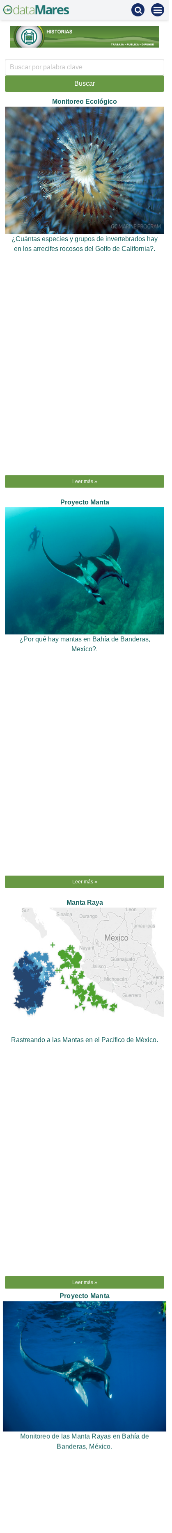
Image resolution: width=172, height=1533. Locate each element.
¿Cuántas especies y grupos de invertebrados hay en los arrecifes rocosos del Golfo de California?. (84, 243)
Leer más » (84, 481)
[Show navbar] (157, 9)
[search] (137, 9)
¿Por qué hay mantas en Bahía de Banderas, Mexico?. (84, 644)
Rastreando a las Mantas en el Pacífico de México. (84, 1039)
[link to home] (36, 10)
